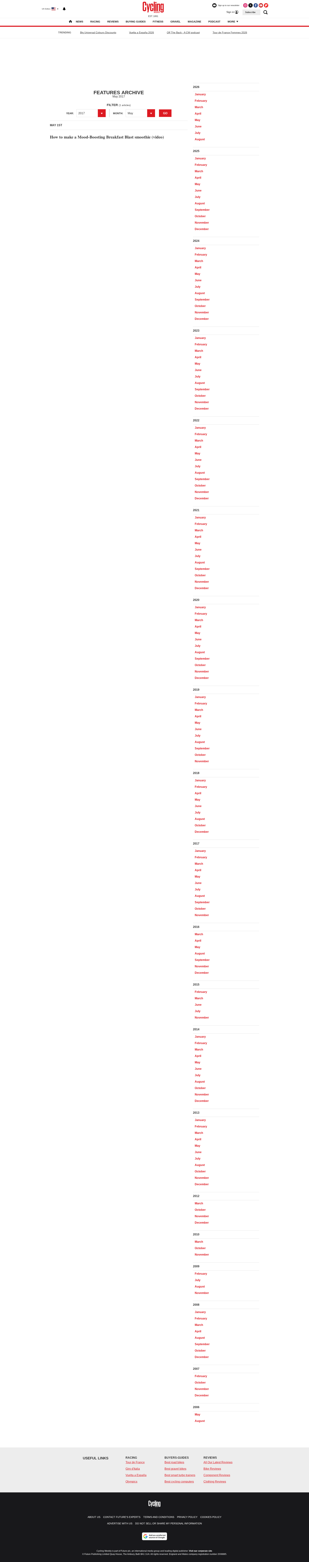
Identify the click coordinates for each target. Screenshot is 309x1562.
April (198, 113)
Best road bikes (174, 1462)
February (201, 100)
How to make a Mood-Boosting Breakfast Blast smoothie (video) (107, 137)
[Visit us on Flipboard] (266, 5)
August (200, 139)
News (79, 21)
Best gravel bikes (175, 1468)
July (197, 132)
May (197, 120)
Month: (118, 113)
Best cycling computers (179, 1481)
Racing (95, 21)
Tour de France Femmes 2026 (230, 32)
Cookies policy (210, 1517)
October (200, 216)
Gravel (175, 21)
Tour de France (135, 1462)
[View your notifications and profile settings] (64, 8)
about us (94, 1517)
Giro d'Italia (133, 1468)
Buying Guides (136, 21)
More (232, 21)
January (200, 94)
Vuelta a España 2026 (141, 32)
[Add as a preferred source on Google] (154, 1536)
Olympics (131, 1481)
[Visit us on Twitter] (250, 5)
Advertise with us (119, 1523)
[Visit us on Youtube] (261, 5)
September (202, 209)
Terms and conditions (158, 1517)
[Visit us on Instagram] (245, 5)
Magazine (194, 21)
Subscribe (250, 12)
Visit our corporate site (200, 1551)
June (198, 126)
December (202, 229)
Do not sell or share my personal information (168, 1523)
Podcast (214, 21)
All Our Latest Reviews (217, 1462)
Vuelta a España (136, 1475)
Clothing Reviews (214, 1481)
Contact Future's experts (121, 1517)
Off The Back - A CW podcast (183, 32)
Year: (70, 113)
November (202, 222)
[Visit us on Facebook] (256, 5)
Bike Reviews (212, 1468)
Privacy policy (187, 1517)
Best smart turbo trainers (180, 1475)
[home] (70, 22)
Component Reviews (216, 1475)
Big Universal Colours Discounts (98, 32)
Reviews (113, 21)
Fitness (158, 21)
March (199, 107)
